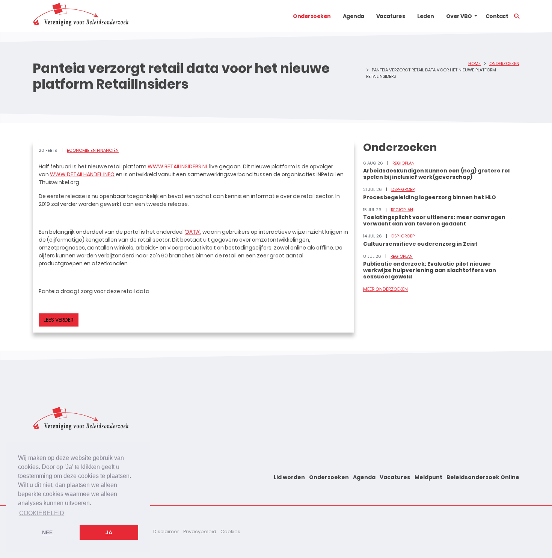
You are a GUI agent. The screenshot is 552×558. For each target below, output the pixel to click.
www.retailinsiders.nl (178, 166)
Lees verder (59, 320)
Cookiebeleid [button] (41, 513)
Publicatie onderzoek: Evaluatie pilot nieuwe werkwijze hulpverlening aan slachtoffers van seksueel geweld (429, 270)
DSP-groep (403, 189)
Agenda (353, 16)
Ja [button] (109, 532)
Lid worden (289, 477)
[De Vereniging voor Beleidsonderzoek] (80, 16)
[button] (476, 16)
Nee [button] (47, 532)
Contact (497, 16)
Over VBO (459, 16)
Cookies (230, 531)
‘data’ (192, 232)
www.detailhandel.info (82, 174)
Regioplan (403, 163)
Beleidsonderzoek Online (482, 477)
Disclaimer (166, 531)
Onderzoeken (312, 16)
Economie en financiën (93, 150)
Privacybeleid (199, 531)
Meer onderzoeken (385, 289)
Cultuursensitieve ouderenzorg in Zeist (420, 244)
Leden (425, 16)
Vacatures (391, 16)
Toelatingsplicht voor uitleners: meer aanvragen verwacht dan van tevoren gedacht (434, 220)
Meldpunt (428, 477)
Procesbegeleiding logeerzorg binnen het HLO (429, 197)
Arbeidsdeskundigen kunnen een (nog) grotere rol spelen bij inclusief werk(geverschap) (436, 174)
